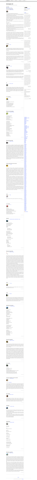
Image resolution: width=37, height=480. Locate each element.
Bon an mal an (25, 132)
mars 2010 (25, 198)
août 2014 (25, 161)
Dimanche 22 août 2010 (9, 140)
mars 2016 (25, 148)
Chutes (10, 83)
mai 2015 (25, 155)
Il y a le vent (8, 363)
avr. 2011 (25, 189)
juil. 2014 (25, 162)
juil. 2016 (25, 145)
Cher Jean (25, 140)
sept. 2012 (25, 177)
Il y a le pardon (8, 96)
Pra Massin (25, 130)
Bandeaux (12, 0)
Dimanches (11, 9)
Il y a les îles (8, 203)
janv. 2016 (25, 149)
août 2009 (25, 203)
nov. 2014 (25, 159)
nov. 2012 (25, 176)
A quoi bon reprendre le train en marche (12, 377)
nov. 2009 (25, 201)
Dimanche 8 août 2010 (9, 339)
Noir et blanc (8, 393)
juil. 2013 (25, 170)
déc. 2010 (25, 192)
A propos (20, 0)
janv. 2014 (25, 166)
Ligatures (7, 43)
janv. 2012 (25, 183)
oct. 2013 (25, 168)
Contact (24, 0)
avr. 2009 (25, 206)
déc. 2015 (25, 150)
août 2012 (25, 178)
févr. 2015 (25, 157)
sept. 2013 (25, 169)
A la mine (25, 123)
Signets (16, 0)
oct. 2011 (25, 185)
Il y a (10, 97)
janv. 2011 (25, 191)
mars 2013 (25, 173)
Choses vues (25, 128)
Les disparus (25, 125)
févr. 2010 (25, 199)
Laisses (25, 12)
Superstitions (8, 421)
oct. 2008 (25, 210)
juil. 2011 (25, 187)
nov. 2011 (25, 184)
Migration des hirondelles (10, 111)
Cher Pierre (25, 133)
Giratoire (7, 218)
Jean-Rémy (11, 293)
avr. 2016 (25, 147)
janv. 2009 (25, 208)
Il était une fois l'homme (26, 126)
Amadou (25, 142)
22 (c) (7, 282)
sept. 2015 (25, 152)
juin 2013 (25, 171)
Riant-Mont (25, 118)
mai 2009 (25, 205)
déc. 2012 (25, 175)
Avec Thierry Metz (26, 136)
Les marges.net (26, 211)
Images (25, 135)
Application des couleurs (9, 305)
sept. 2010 (25, 194)
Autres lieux (25, 119)
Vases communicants (26, 120)
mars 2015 (25, 156)
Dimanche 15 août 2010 (9, 251)
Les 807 (10, 44)
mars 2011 (25, 190)
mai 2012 (25, 180)
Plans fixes (25, 137)
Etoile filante (8, 65)
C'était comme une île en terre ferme (11, 163)
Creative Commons (28, 8)
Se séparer (7, 405)
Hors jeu (11, 378)
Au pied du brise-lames (26, 127)
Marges (25, 141)
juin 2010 (25, 196)
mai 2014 (25, 163)
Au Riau (12, 9)
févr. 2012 (25, 182)
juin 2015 (25, 154)
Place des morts (25, 134)
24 (6, 82)
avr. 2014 (25, 164)
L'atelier (25, 139)
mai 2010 (25, 197)
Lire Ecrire (25, 121)
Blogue (8, 0)
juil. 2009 (25, 204)
